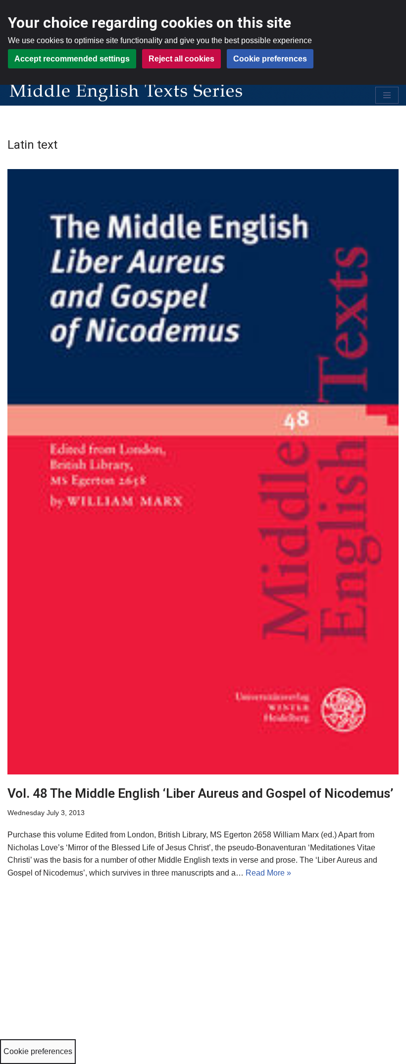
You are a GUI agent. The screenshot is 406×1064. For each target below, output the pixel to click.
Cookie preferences (270, 59)
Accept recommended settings (72, 59)
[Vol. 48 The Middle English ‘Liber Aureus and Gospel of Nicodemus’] (203, 471)
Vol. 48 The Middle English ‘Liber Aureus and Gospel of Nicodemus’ (200, 793)
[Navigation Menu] (387, 95)
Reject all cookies (181, 59)
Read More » (268, 873)
